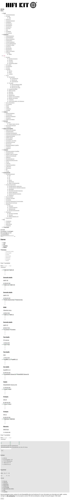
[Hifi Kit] (1, 443)
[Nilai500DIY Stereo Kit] (16, 374)
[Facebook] (10, 442)
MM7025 (6, 429)
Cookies (5, 491)
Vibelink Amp (7, 310)
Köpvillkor (6, 484)
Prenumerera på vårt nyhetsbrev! (9, 445)
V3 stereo (6, 340)
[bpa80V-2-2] (10, 359)
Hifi (4, 244)
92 (10, 265)
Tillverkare (6, 227)
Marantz (8, 257)
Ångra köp (6, 485)
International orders (8, 488)
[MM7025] (9, 419)
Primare (8, 259)
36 (8, 265)
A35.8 (5, 400)
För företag (6, 487)
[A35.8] (7, 389)
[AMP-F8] (8, 270)
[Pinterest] (10, 444)
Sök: (2, 236)
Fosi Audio (8, 253)
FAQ (4, 490)
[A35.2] (7, 404)
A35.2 (5, 414)
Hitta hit (5, 482)
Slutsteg (5, 245)
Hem (4, 242)
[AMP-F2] (8, 314)
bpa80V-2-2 (6, 370)
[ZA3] (6, 344)
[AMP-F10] (9, 285)
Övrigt (2, 478)
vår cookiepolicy (11, 496)
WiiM (7, 260)
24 (6, 265)
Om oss (5, 481)
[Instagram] (19, 442)
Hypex (7, 254)
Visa (2, 265)
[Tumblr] (19, 444)
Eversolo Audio (10, 251)
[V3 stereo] (9, 329)
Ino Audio (8, 256)
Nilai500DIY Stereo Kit (10, 385)
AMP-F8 (5, 280)
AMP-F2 (5, 325)
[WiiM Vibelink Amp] (13, 299)
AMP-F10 (6, 295)
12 (4, 265)
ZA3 (4, 355)
